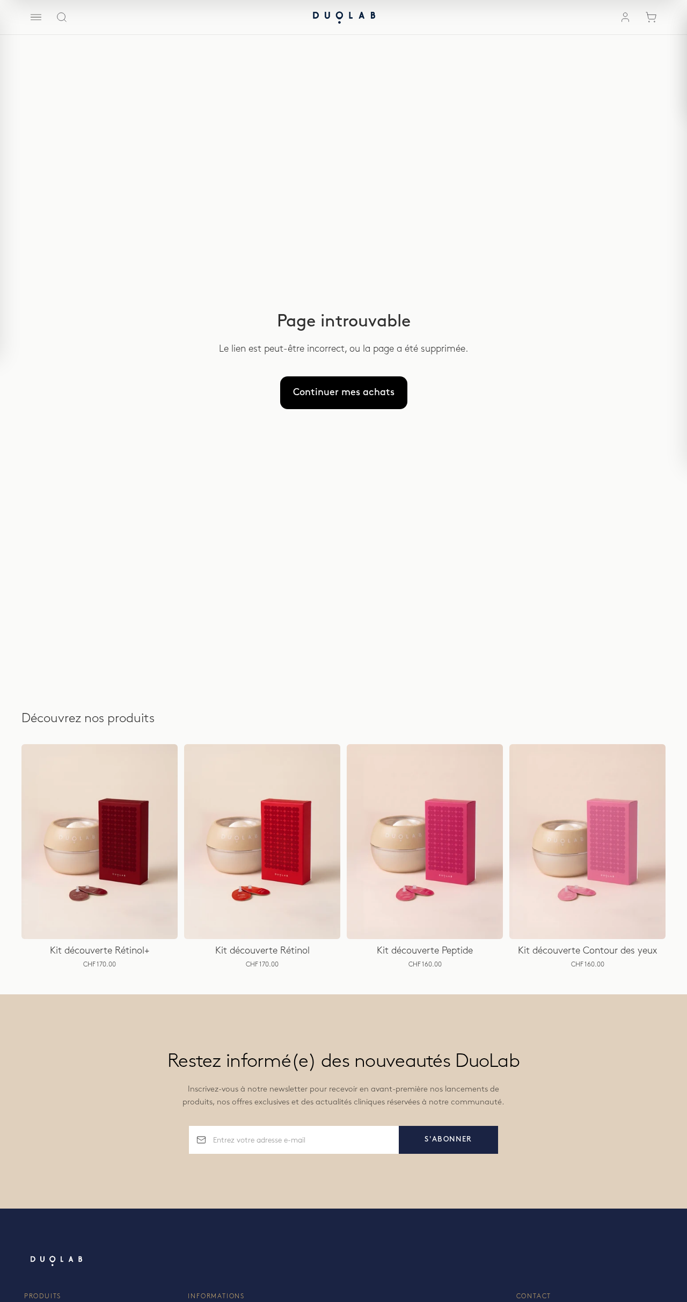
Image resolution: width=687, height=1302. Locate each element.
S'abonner (448, 1139)
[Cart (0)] (651, 17)
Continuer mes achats (343, 392)
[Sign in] (625, 17)
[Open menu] (36, 17)
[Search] (62, 17)
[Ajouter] (161, 922)
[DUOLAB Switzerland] (343, 17)
